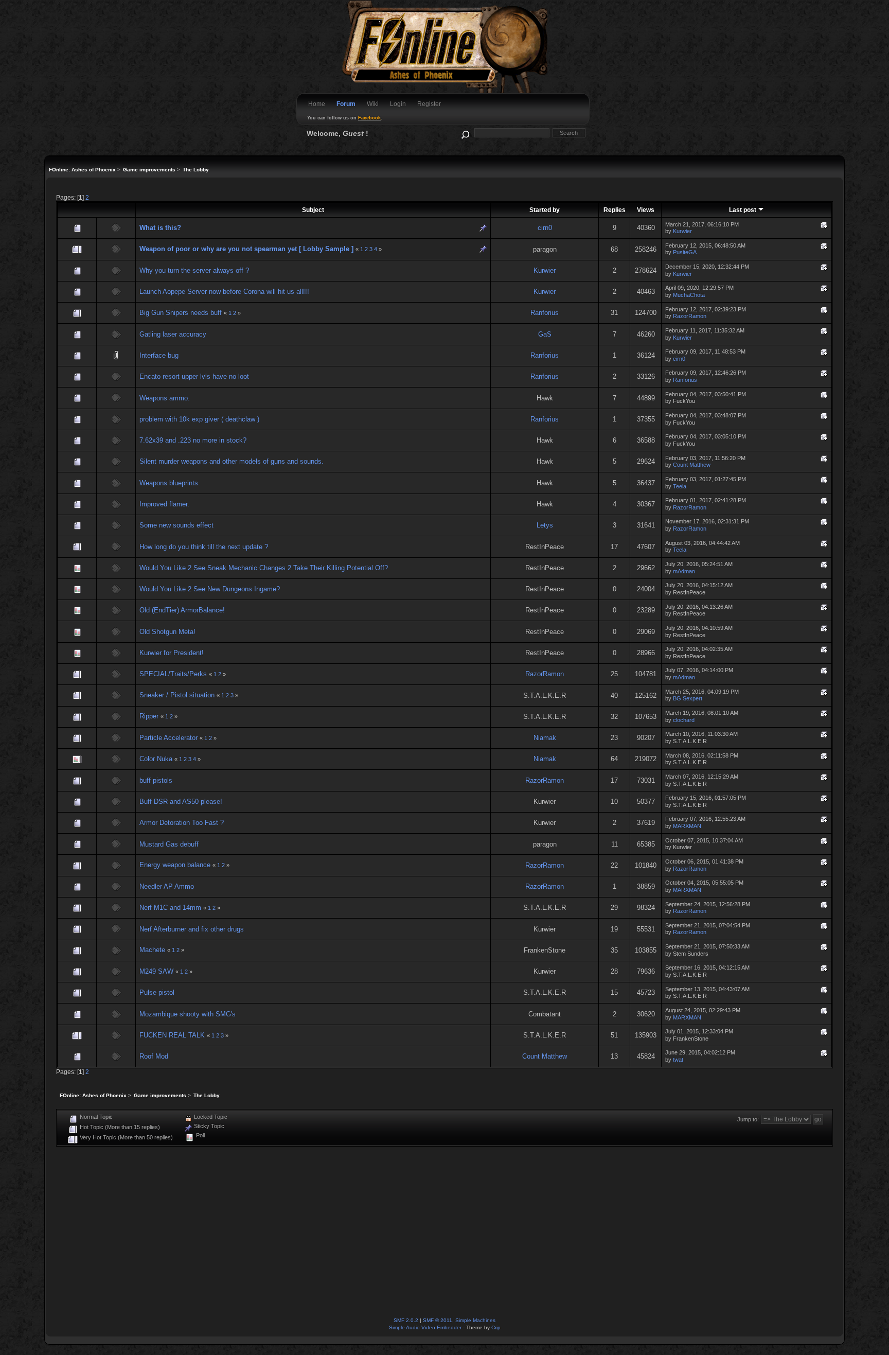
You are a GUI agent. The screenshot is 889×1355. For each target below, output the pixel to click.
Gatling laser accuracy (172, 334)
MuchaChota (689, 295)
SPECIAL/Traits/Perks (173, 674)
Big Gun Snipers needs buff (180, 312)
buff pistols (155, 780)
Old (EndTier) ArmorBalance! (182, 610)
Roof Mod (153, 1056)
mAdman (684, 571)
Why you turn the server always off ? (194, 270)
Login (398, 104)
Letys (545, 525)
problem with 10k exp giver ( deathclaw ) (199, 419)
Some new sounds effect (176, 525)
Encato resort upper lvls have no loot (194, 376)
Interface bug (159, 355)
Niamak (545, 738)
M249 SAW (156, 971)
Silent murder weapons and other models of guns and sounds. (231, 461)
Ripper (148, 716)
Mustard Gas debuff (169, 844)
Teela (679, 486)
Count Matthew (691, 465)
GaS (545, 334)
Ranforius (544, 312)
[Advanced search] (464, 132)
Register (429, 104)
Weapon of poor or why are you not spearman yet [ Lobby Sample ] (246, 249)
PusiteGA (685, 252)
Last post (743, 209)
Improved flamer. (164, 504)
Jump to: (748, 1119)
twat (678, 1060)
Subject (313, 209)
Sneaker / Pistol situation (177, 695)
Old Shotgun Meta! (167, 632)
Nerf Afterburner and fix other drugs (191, 929)
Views (645, 209)
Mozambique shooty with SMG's (187, 1014)
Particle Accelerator (168, 738)
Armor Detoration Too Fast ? (181, 822)
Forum (345, 104)
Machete (152, 950)
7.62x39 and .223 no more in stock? (192, 440)
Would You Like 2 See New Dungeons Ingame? (209, 589)
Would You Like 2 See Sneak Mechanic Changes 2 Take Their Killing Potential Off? (263, 568)
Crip (496, 1327)
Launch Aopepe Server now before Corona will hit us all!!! (224, 291)
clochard (684, 720)
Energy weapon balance (174, 865)
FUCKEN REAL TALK (172, 1035)
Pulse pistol (156, 992)
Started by (544, 209)
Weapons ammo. (164, 398)
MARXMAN (687, 826)
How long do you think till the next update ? (203, 547)
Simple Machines (475, 1320)
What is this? (160, 228)
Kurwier (682, 231)
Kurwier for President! (171, 653)
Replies (614, 209)
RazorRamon (689, 316)
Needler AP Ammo (166, 886)
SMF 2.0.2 (406, 1320)
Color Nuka (155, 759)
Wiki (373, 104)
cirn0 (545, 228)
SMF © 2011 (437, 1320)
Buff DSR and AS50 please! (180, 801)
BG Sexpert (687, 698)
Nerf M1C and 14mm (170, 907)
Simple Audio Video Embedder (425, 1327)
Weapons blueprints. (169, 483)
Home (316, 104)
